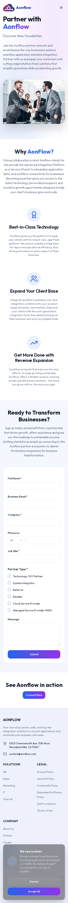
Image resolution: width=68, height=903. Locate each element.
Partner (7, 835)
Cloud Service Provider (26, 603)
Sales (6, 778)
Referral (18, 590)
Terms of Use (45, 810)
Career (7, 842)
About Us (8, 828)
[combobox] (16, 540)
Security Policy (45, 778)
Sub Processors (46, 803)
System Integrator (24, 583)
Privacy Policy (45, 772)
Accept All (34, 891)
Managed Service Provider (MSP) (32, 610)
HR (4, 772)
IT (4, 792)
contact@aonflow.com (22, 754)
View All (7, 799)
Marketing (9, 785)
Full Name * (15, 478)
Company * (15, 514)
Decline (34, 881)
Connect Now (34, 695)
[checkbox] (9, 575)
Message (13, 619)
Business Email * (18, 496)
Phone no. (14, 533)
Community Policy (47, 785)
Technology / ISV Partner (28, 576)
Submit (34, 654)
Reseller (18, 596)
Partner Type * (18, 569)
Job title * (13, 551)
